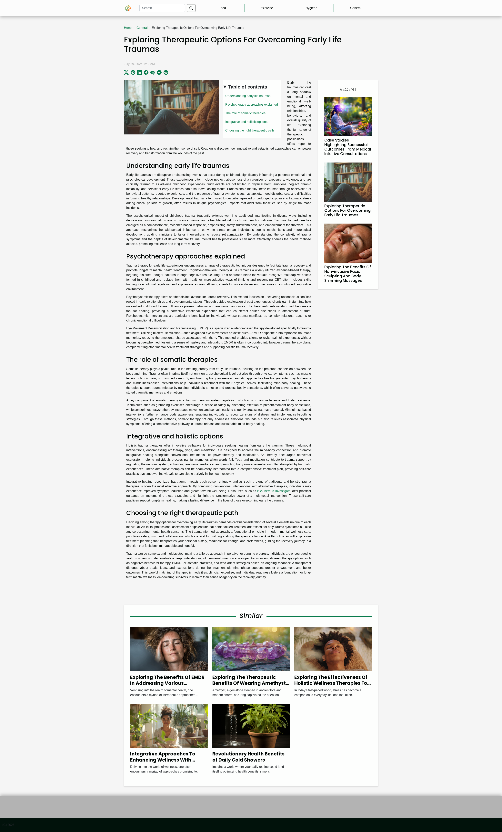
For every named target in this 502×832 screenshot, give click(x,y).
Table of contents (247, 87)
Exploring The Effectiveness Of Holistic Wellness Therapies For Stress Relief (331, 683)
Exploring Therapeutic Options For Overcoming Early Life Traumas (347, 210)
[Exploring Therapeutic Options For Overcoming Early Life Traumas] (348, 182)
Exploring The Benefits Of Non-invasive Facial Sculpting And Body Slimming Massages (347, 273)
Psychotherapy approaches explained (251, 104)
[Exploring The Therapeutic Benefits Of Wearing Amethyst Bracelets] (251, 649)
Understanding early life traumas (247, 96)
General (355, 8)
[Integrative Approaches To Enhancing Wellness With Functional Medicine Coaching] (169, 725)
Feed (222, 8)
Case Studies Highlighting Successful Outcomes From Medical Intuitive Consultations (347, 147)
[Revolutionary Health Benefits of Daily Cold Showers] (251, 725)
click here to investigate (273, 491)
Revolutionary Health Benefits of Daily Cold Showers (248, 757)
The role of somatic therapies (245, 113)
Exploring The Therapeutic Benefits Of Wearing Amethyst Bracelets (249, 683)
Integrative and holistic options (246, 121)
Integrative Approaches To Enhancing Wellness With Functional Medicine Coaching (167, 760)
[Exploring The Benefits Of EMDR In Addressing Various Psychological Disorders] (169, 649)
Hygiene (311, 8)
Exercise (267, 8)
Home (128, 27)
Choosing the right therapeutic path (249, 130)
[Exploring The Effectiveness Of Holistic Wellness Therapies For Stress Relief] (333, 649)
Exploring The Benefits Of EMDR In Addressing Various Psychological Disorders (167, 683)
